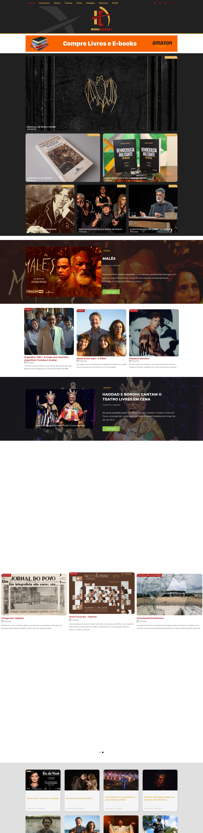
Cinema (68, 3)
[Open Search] (174, 3)
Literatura (44, 3)
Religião (90, 3)
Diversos (103, 3)
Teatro (57, 3)
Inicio (31, 3)
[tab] (100, 752)
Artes (79, 3)
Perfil (115, 3)
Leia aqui (111, 291)
